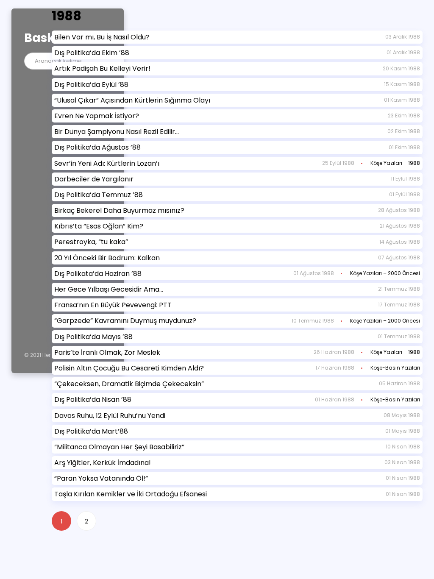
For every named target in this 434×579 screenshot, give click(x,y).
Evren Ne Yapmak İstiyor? (96, 116)
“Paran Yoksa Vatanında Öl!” (101, 478)
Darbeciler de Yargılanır (94, 179)
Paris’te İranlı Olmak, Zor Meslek (107, 352)
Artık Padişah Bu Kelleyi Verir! (102, 68)
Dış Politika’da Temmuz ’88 (98, 195)
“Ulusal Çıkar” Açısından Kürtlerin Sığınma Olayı (132, 100)
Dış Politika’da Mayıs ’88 (93, 337)
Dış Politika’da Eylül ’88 (91, 84)
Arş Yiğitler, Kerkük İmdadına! (102, 463)
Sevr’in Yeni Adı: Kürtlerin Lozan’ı (106, 163)
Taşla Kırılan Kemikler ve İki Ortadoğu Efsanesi (130, 494)
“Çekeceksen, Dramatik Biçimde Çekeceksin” (129, 384)
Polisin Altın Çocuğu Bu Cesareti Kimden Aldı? (129, 368)
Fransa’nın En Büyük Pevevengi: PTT (113, 305)
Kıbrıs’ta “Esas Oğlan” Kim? (98, 226)
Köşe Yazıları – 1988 (395, 163)
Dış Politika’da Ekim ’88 (91, 53)
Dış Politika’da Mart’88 (91, 431)
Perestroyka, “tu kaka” (91, 242)
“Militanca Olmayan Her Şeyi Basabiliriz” (119, 447)
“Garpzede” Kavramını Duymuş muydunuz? (125, 321)
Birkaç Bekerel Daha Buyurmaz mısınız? (119, 210)
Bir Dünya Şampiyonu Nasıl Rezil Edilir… (116, 131)
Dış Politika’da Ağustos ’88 (97, 147)
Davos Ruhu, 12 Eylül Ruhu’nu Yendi (109, 415)
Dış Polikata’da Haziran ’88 (98, 273)
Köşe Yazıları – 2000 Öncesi (385, 273)
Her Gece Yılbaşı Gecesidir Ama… (108, 289)
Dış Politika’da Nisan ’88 (92, 399)
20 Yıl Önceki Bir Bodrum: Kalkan (107, 258)
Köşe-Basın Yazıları (395, 367)
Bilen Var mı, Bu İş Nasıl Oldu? (102, 37)
